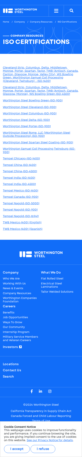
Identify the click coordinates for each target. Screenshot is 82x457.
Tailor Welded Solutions (57, 292)
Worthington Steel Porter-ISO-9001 (27, 126)
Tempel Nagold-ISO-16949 (21, 216)
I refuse (43, 449)
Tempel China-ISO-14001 (19, 165)
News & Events (13, 288)
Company (19, 21)
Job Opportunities (15, 317)
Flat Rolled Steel (52, 278)
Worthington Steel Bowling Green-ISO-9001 (33, 100)
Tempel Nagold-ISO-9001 (20, 210)
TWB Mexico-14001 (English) (22, 222)
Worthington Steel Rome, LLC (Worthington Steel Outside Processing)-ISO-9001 (36, 134)
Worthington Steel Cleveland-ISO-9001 (29, 107)
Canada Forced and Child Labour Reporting (41, 416)
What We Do (51, 272)
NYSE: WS (18, 2)
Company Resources (41, 21)
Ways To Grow (12, 322)
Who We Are (11, 278)
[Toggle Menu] (56, 11)
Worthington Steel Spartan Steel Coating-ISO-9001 (38, 142)
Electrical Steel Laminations (51, 285)
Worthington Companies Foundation (20, 299)
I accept (16, 449)
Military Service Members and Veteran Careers (20, 338)
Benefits (8, 312)
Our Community (14, 327)
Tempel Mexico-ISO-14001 (20, 190)
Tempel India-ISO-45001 (19, 184)
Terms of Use (41, 421)
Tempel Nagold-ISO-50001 (21, 203)
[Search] (71, 11)
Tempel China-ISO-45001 (20, 171)
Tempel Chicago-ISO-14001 (21, 158)
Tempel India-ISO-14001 (19, 178)
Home (6, 21)
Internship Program (16, 332)
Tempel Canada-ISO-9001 (20, 197)
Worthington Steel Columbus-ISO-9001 (29, 113)
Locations (11, 364)
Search (8, 376)
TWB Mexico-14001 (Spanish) (23, 229)
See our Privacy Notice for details (50, 440)
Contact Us (12, 370)
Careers (9, 306)
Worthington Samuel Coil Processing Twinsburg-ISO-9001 (39, 150)
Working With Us (14, 283)
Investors (10, 347)
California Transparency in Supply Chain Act (41, 411)
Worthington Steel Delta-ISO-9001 (26, 120)
